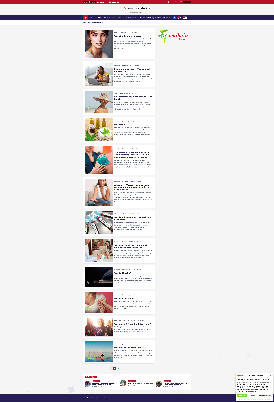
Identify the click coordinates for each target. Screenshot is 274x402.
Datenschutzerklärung (256, 399)
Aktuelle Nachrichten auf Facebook (109, 18)
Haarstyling (122, 320)
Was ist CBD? (120, 124)
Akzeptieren (242, 395)
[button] (271, 375)
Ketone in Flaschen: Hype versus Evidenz (104, 383)
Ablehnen (252, 395)
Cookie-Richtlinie (244, 399)
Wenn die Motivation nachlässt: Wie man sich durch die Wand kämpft (140, 383)
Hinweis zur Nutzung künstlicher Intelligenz (155, 18)
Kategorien (130, 18)
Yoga (115, 93)
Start (84, 22)
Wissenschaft (117, 214)
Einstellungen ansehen (265, 395)
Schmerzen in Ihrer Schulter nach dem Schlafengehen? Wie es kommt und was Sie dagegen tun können (132, 154)
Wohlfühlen (117, 241)
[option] (101, 383)
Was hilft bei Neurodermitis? (129, 347)
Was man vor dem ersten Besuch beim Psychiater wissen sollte (131, 246)
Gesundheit (117, 65)
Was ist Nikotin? (122, 273)
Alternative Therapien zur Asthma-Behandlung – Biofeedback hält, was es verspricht (132, 187)
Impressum (267, 399)
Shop (92, 18)
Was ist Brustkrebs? (124, 298)
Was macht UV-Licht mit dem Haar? (132, 324)
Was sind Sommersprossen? (95, 22)
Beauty (116, 32)
